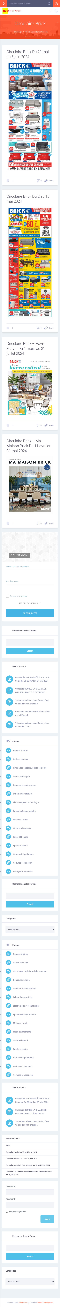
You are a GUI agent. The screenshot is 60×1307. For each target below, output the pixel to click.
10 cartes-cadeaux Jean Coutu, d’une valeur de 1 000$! (32, 725)
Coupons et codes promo (24, 785)
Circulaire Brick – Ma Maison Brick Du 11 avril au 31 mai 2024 (29, 446)
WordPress (22, 1303)
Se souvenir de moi (18, 596)
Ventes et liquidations (23, 854)
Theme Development (45, 1303)
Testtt (8, 1146)
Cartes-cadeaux (20, 759)
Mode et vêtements (22, 828)
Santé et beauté (20, 837)
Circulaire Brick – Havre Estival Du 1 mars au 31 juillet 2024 (26, 348)
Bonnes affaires (20, 750)
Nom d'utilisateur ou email (17, 566)
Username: (11, 1186)
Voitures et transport (22, 863)
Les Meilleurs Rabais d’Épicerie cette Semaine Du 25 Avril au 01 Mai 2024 (32, 679)
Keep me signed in (17, 1211)
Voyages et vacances (23, 871)
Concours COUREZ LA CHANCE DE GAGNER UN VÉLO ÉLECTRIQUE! (30, 690)
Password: (10, 1199)
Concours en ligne (21, 776)
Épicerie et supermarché (24, 811)
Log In (47, 1219)
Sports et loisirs (20, 845)
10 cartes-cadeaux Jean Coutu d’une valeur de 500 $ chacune (32, 702)
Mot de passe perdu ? (30, 603)
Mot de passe (12, 581)
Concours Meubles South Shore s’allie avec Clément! (32, 713)
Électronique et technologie (26, 802)
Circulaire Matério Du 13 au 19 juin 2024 (21, 1159)
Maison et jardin (20, 819)
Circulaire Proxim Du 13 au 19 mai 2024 (21, 1152)
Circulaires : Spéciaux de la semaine (29, 768)
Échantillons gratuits (22, 794)
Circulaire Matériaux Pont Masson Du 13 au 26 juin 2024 (28, 1165)
